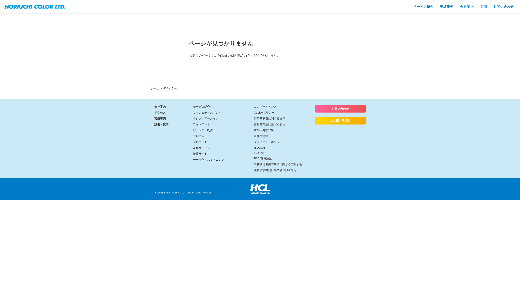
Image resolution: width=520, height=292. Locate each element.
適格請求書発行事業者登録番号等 (275, 170)
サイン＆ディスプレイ (207, 112)
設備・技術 (161, 124)
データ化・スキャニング (208, 159)
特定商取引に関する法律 (269, 118)
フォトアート (201, 124)
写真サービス (201, 147)
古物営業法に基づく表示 (269, 124)
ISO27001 (260, 153)
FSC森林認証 (263, 158)
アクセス (160, 112)
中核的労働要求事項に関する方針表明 (278, 164)
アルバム (198, 136)
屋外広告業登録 (264, 130)
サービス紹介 (201, 106)
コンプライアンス (265, 106)
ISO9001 (259, 147)
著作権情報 (261, 136)
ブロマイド (200, 142)
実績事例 (160, 118)
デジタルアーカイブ (206, 118)
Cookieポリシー (264, 112)
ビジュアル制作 (203, 130)
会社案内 (160, 106)
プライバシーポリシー (268, 142)
